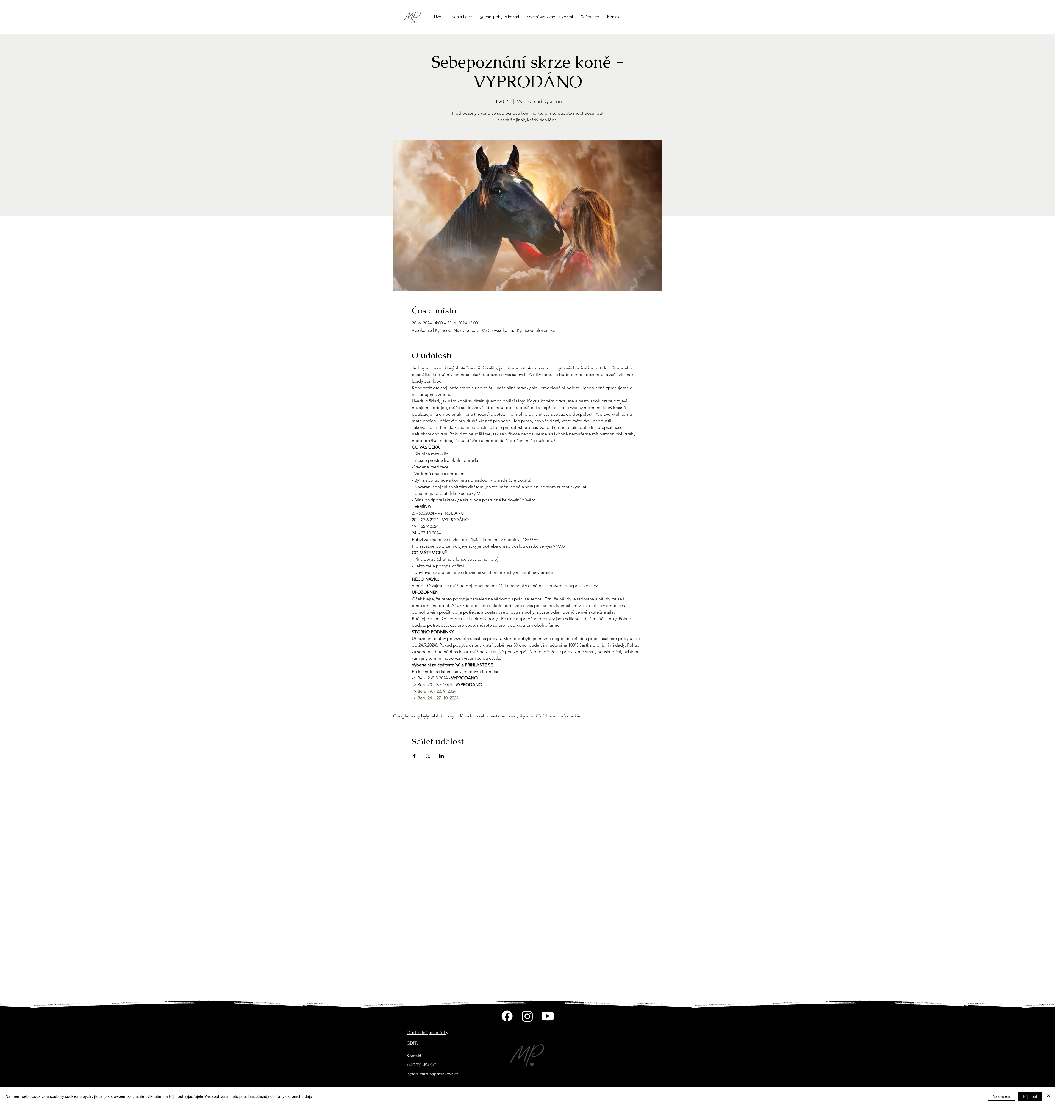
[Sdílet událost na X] (428, 756)
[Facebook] (507, 1016)
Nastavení (1001, 1096)
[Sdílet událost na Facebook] (414, 756)
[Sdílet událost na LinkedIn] (441, 756)
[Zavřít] (1048, 1096)
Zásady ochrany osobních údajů (284, 1096)
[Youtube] (547, 1016)
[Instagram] (527, 1016)
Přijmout (1030, 1096)
